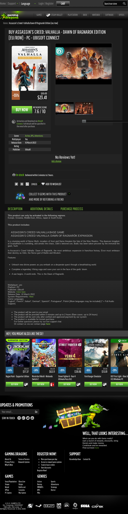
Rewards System (24, 462)
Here (31, 296)
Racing (39, 484)
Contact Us (86, 459)
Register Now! (42, 470)
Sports (53, 481)
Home (3, 3)
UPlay (7, 490)
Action (27, 135)
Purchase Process (72, 209)
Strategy (54, 487)
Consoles (22, 490)
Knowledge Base (75, 459)
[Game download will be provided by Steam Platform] (26, 384)
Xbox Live (22, 481)
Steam (7, 484)
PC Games (8, 492)
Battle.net (22, 487)
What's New (9, 464)
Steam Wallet (56, 14)
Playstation (73, 14)
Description (15, 209)
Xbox (85, 14)
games (39, 14)
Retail (7, 487)
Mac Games (22, 492)
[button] (13, 3)
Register (49, 3)
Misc (38, 492)
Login (41, 3)
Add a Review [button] (56, 161)
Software (109, 14)
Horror (53, 490)
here (97, 448)
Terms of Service (24, 459)
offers (121, 14)
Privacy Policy (9, 462)
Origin (21, 484)
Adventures (38, 135)
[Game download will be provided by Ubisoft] (14, 121)
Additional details (41, 209)
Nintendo (96, 14)
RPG (32, 135)
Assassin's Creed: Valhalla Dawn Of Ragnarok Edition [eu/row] (33, 22)
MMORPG (40, 487)
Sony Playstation (11, 481)
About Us (8, 459)
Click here (20, 292)
